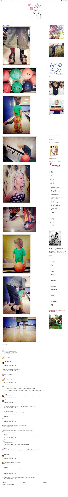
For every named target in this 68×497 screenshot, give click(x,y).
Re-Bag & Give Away (54, 213)
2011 (51, 176)
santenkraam (53, 261)
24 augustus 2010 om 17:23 (10, 452)
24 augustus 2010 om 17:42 (10, 458)
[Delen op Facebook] (5, 344)
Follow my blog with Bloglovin (53, 135)
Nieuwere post (4, 482)
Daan (5, 356)
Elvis (62, 248)
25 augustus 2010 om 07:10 (10, 478)
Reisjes (57, 251)
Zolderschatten (53, 275)
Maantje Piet (58, 249)
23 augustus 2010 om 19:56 (10, 365)
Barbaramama (53, 262)
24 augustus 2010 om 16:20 (10, 437)
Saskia (5, 367)
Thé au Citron (53, 302)
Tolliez (52, 265)
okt (51, 182)
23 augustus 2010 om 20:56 (10, 397)
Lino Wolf (52, 201)
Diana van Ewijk (53, 300)
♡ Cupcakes (53, 186)
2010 (51, 178)
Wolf (64, 252)
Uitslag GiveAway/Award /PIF (55, 205)
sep (52, 183)
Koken (50, 249)
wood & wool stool (54, 301)
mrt (52, 222)
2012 (51, 175)
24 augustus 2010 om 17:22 (10, 445)
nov (52, 180)
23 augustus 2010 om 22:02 (10, 426)
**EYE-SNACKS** (7, 361)
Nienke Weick (6, 384)
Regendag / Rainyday (54, 204)
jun (51, 218)
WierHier (5, 416)
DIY (50, 248)
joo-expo (5, 373)
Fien (5, 399)
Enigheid (52, 274)
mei (52, 219)
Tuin (59, 252)
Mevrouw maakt (53, 286)
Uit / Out (52, 215)
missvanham (6, 454)
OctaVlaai (52, 212)
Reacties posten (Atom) (10, 484)
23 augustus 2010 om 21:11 (10, 402)
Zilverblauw (52, 271)
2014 (51, 172)
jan (51, 225)
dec (52, 179)
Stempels (51, 252)
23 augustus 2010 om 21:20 (10, 407)
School (65, 251)
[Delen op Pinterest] (6, 344)
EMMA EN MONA (53, 280)
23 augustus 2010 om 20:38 (10, 382)
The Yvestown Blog (54, 289)
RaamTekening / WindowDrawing (56, 209)
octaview (52, 264)
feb (51, 223)
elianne (5, 429)
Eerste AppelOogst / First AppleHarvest (57, 191)
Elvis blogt (65, 248)
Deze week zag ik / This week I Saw (56, 197)
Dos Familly (52, 295)
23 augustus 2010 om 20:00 (10, 370)
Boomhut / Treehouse (54, 198)
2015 (51, 171)
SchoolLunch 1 (53, 190)
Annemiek (5, 394)
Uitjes (61, 252)
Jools (5, 378)
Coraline (52, 195)
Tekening (54, 252)
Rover (61, 251)
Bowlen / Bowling (53, 193)
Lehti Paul (52, 305)
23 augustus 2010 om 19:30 (10, 353)
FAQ (5, 21)
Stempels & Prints (10, 21)
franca (52, 304)
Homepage (24, 482)
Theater (57, 252)
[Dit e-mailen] (2, 344)
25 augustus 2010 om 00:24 (10, 473)
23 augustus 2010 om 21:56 (10, 421)
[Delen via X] (4, 344)
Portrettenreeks (52, 251)
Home (2, 21)
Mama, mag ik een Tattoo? (55, 187)
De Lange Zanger (57, 248)
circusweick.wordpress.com (55, 281)
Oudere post (45, 482)
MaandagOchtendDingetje (55, 194)
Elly (4, 349)
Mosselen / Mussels (54, 208)
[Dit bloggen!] (3, 344)
